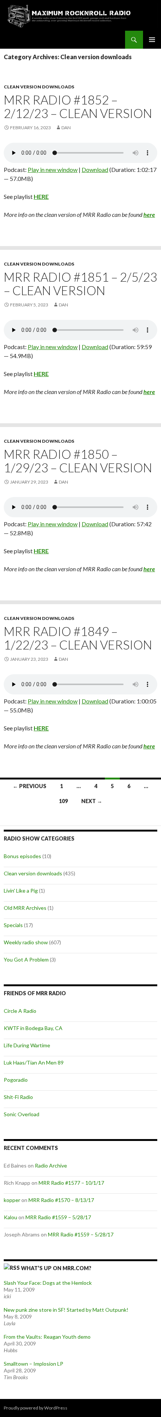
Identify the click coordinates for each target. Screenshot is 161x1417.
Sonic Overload (21, 1114)
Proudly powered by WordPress (35, 1408)
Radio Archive (51, 1165)
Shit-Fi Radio (18, 1097)
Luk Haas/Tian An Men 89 (34, 1062)
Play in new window (53, 169)
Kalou (10, 1217)
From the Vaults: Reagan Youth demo (47, 1336)
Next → (91, 801)
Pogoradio (16, 1080)
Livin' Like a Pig (21, 890)
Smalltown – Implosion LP (33, 1363)
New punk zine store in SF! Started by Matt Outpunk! (66, 1310)
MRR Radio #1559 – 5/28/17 (58, 1217)
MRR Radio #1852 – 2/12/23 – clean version (78, 106)
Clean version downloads (39, 87)
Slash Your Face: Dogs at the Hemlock (48, 1283)
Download (95, 169)
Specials (13, 925)
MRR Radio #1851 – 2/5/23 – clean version (80, 283)
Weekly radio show (26, 942)
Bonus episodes (22, 856)
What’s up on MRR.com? (56, 1268)
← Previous (29, 786)
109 (63, 801)
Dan (66, 127)
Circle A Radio (20, 1011)
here (149, 214)
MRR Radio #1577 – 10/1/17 (71, 1183)
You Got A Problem (26, 959)
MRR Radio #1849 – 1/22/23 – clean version (78, 638)
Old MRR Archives (25, 908)
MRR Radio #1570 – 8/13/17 (61, 1200)
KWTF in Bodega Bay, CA (33, 1028)
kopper (12, 1200)
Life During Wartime (27, 1045)
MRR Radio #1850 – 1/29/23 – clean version (78, 460)
